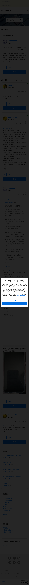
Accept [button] (15, 304)
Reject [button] (14, 300)
